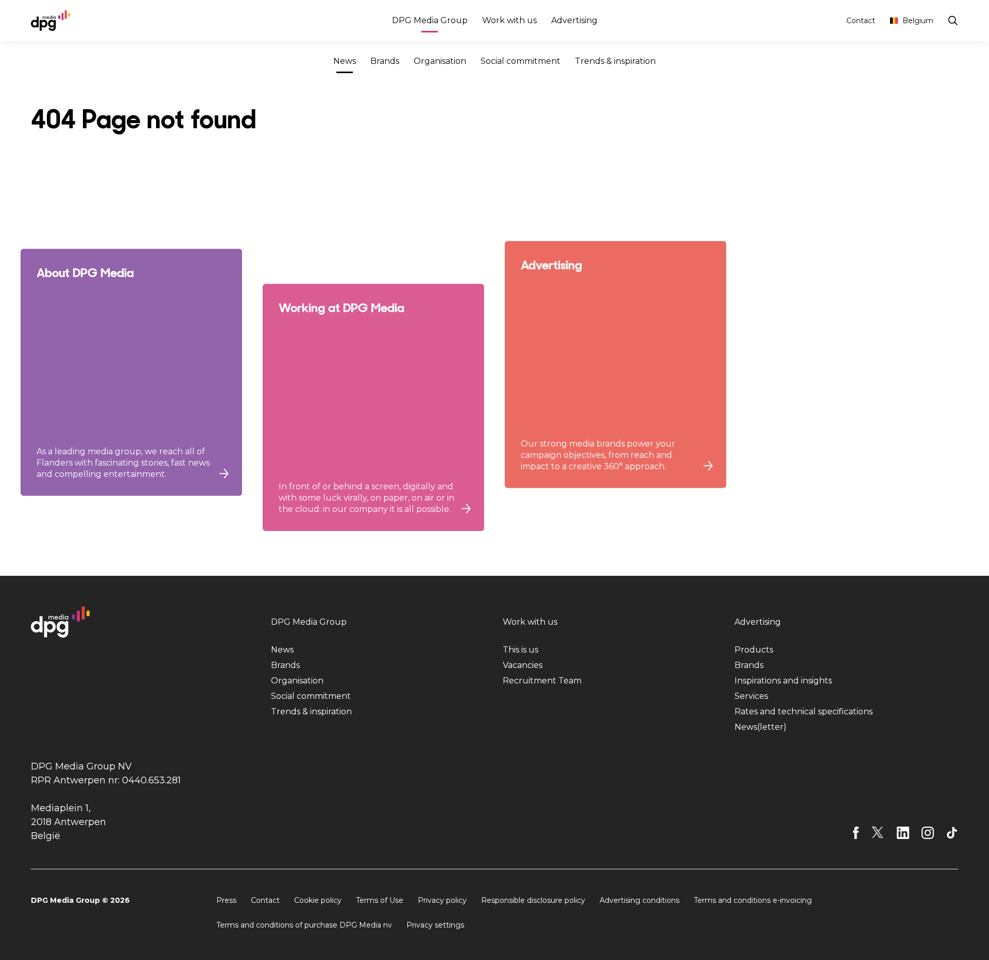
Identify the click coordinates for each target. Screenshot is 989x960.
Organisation (440, 61)
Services (751, 696)
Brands (384, 61)
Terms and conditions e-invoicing (753, 900)
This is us (520, 650)
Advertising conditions (639, 900)
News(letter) (761, 727)
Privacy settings (435, 925)
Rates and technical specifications (804, 711)
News (344, 61)
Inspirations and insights (783, 680)
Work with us (509, 20)
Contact (860, 20)
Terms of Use (379, 900)
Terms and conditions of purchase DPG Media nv (304, 925)
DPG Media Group (430, 20)
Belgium (917, 20)
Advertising (574, 20)
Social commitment (520, 61)
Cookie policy (318, 900)
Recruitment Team (542, 680)
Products (754, 650)
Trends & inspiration (615, 61)
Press (226, 900)
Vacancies (522, 665)
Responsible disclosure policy (533, 900)
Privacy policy (442, 900)
